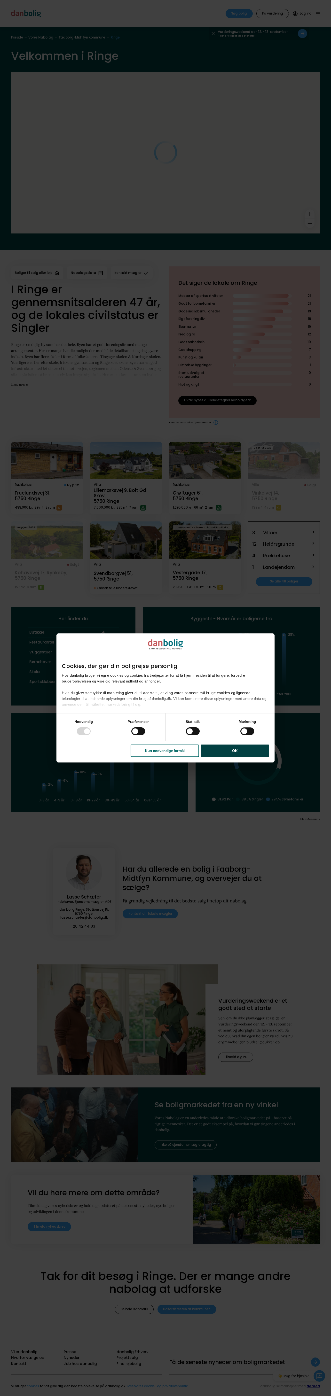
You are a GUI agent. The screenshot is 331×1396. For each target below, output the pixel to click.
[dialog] (165, 697)
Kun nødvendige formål (165, 751)
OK (235, 751)
